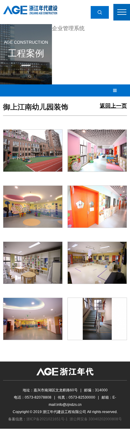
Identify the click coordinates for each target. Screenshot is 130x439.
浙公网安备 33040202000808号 (96, 419)
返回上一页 (113, 106)
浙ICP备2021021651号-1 (47, 419)
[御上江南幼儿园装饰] (32, 150)
